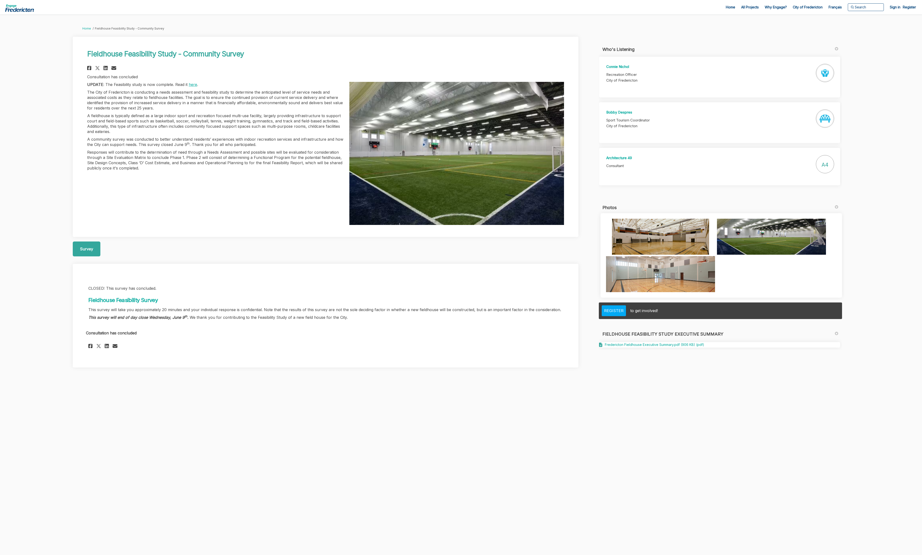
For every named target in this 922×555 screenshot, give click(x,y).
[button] (90, 68)
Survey (86, 249)
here (193, 84)
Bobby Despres (619, 112)
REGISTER (614, 310)
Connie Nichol (617, 66)
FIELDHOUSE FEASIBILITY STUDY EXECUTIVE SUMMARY (662, 334)
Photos (609, 207)
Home (86, 28)
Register (909, 7)
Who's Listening (618, 49)
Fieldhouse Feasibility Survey (123, 300)
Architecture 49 (619, 158)
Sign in (895, 7)
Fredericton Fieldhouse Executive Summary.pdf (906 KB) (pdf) (654, 345)
